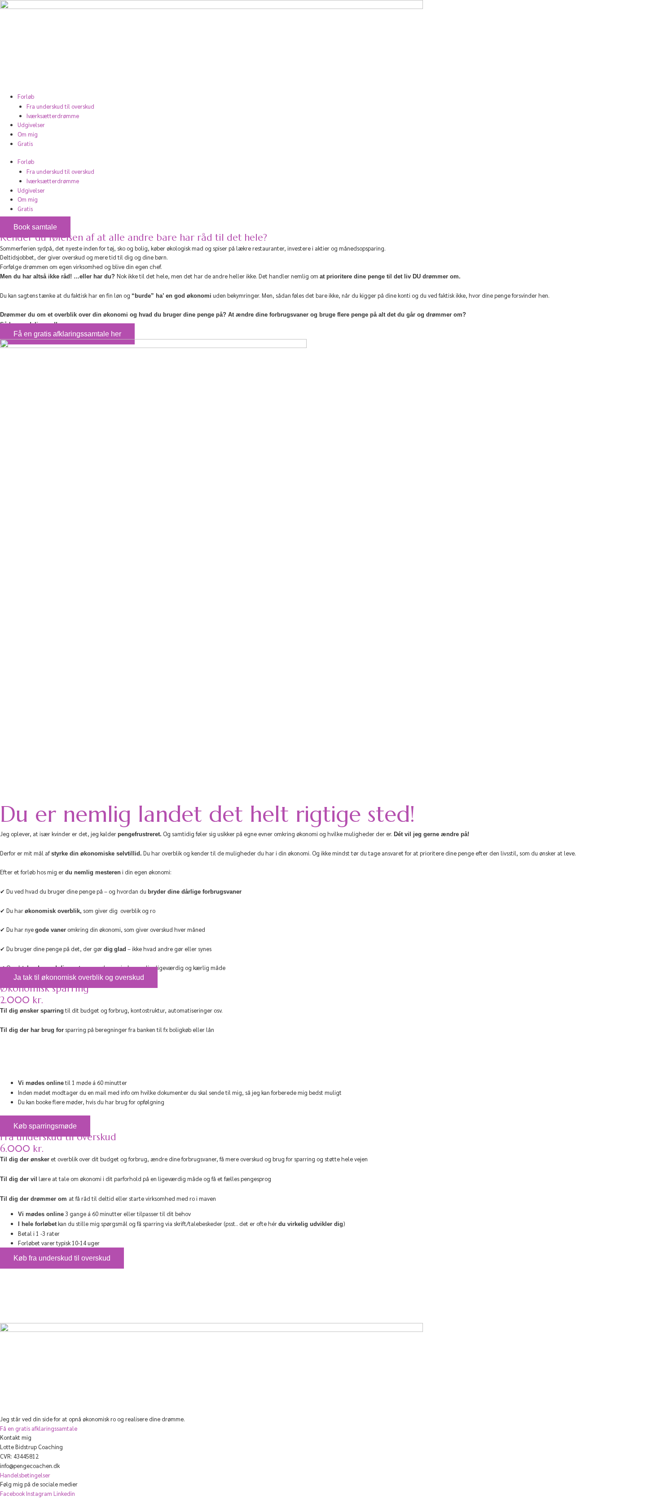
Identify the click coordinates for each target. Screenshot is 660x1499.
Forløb (26, 96)
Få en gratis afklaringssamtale (38, 1428)
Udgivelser (31, 124)
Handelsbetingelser (25, 1475)
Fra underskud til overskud (60, 106)
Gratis (25, 143)
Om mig (28, 134)
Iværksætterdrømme (52, 115)
